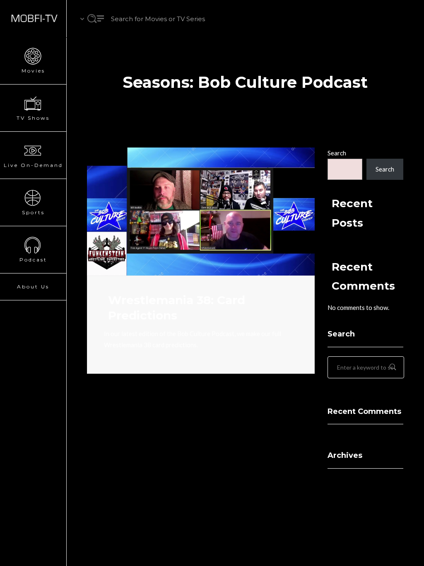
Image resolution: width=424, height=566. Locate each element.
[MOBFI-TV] (33, 18)
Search (337, 153)
